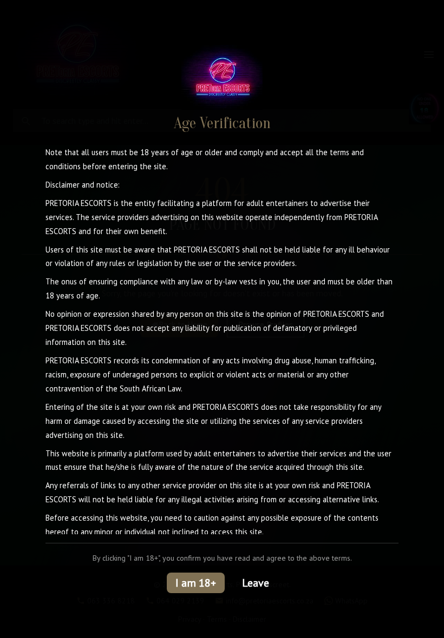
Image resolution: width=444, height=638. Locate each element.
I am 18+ (195, 583)
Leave (255, 583)
